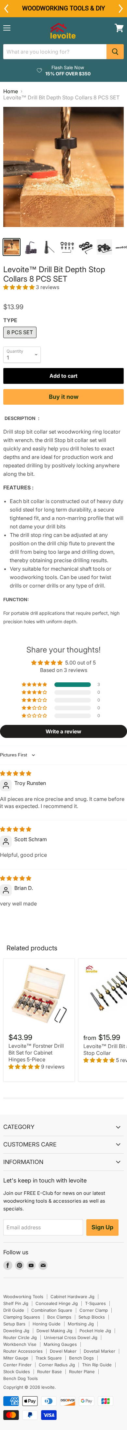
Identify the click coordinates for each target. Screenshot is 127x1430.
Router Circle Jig (20, 1337)
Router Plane (82, 1371)
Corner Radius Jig (57, 1364)
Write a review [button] (63, 731)
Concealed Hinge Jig (56, 1303)
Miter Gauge (15, 1357)
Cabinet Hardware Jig (72, 1296)
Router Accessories (23, 1351)
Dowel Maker (63, 1351)
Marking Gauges (60, 1344)
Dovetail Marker (99, 1351)
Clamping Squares (21, 1317)
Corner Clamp (93, 1310)
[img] (15, 773)
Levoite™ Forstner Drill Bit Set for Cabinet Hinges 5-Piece (36, 1053)
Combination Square (51, 1310)
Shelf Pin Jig (15, 1303)
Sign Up (102, 1227)
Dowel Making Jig (54, 1330)
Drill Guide (13, 1310)
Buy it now (63, 396)
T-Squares (95, 1303)
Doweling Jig (16, 1330)
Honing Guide (47, 1323)
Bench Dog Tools (20, 1378)
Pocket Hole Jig (95, 1330)
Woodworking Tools (23, 1296)
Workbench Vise (19, 1344)
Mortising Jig (81, 1323)
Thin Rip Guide (97, 1364)
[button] (19, 287)
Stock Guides (16, 1371)
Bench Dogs (81, 1357)
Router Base (49, 1371)
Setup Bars (14, 1323)
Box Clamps (59, 1317)
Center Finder (17, 1364)
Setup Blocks (91, 1317)
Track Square (48, 1357)
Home (10, 91)
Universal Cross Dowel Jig (70, 1337)
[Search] (115, 51)
